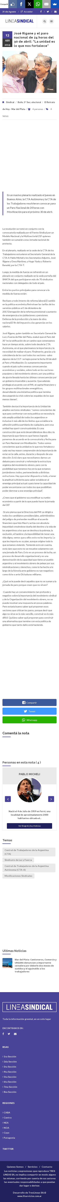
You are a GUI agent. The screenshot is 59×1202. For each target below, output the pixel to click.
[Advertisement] (29, 157)
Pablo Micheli (29, 774)
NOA (6, 1127)
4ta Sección (10, 1071)
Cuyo (6, 1132)
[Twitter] (49, 12)
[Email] (46, 4)
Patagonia (9, 1137)
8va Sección (10, 1091)
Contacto (47, 1166)
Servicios (33, 1166)
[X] (29, 4)
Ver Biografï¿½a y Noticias (29, 826)
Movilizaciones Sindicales (18, 875)
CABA (7, 1112)
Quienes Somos (15, 1166)
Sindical (10, 102)
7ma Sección (10, 1086)
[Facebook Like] (12, 4)
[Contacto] (55, 12)
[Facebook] (42, 12)
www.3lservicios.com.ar (29, 1196)
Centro (8, 1117)
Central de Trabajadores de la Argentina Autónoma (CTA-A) (27, 868)
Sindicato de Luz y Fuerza (18, 860)
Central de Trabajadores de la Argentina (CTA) (27, 852)
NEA (6, 1122)
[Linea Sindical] (19, 21)
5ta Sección (10, 1076)
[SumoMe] (55, 4)
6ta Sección (10, 1081)
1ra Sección (10, 1056)
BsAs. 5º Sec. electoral (29, 102)
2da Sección (10, 1061)
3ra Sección (10, 1066)
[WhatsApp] (38, 4)
